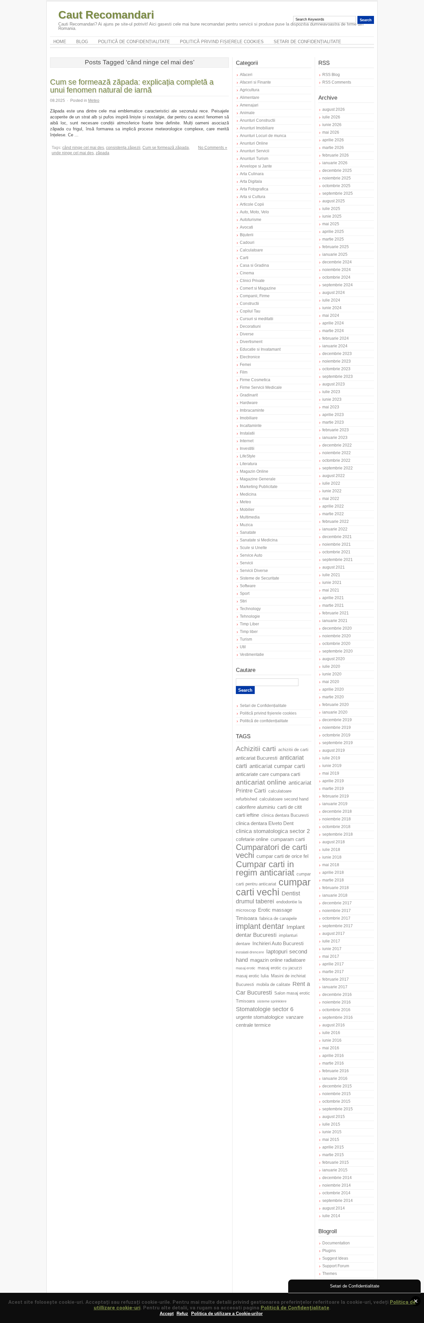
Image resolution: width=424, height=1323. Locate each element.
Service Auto (251, 555)
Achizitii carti (256, 748)
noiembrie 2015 (336, 1093)
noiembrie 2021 (336, 544)
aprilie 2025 (333, 231)
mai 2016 (330, 1048)
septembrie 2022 (337, 468)
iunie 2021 (332, 582)
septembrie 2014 (337, 1200)
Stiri (243, 601)
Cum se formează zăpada (165, 147)
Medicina (248, 494)
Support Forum (335, 1266)
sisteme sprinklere (272, 1001)
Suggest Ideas (335, 1258)
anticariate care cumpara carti (268, 774)
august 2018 (333, 842)
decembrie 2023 (337, 353)
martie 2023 (333, 422)
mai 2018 (330, 865)
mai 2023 (330, 407)
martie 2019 (333, 788)
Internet (246, 441)
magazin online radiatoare (277, 960)
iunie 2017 (332, 948)
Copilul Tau (250, 311)
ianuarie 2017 (334, 987)
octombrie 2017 (336, 918)
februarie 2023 (335, 430)
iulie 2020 (331, 666)
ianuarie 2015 (334, 1170)
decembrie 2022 (337, 445)
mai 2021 (330, 590)
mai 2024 (330, 315)
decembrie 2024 (337, 262)
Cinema (247, 273)
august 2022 (333, 475)
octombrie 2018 (336, 826)
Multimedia (250, 517)
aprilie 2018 (333, 872)
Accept (167, 1313)
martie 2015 (333, 1154)
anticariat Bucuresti (256, 758)
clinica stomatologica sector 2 (273, 831)
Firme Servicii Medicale (261, 387)
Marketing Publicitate (259, 486)
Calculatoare (251, 250)
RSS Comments (336, 82)
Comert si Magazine (258, 288)
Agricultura (249, 90)
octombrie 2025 (336, 185)
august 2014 (333, 1208)
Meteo (93, 100)
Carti (244, 257)
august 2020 (333, 659)
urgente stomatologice (260, 1017)
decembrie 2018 (337, 811)
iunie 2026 (332, 124)
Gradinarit (249, 395)
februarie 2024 (335, 338)
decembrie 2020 (337, 628)
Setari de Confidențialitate (307, 41)
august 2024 (333, 292)
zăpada (102, 153)
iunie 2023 (332, 399)
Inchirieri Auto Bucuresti (277, 943)
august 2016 (333, 1025)
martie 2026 (333, 147)
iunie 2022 (332, 491)
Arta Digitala (251, 181)
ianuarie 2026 (334, 163)
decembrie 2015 (337, 1086)
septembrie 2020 (337, 651)
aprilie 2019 (333, 781)
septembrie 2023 (337, 376)
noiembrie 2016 (336, 1002)
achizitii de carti (293, 749)
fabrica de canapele (278, 918)
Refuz (182, 1313)
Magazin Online (254, 471)
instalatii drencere (250, 952)
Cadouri (247, 242)
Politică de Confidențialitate (295, 1308)
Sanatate (248, 532)
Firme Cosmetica (255, 380)
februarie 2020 (335, 704)
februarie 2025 (335, 246)
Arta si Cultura (252, 196)
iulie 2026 (331, 117)
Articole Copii (252, 204)
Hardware (249, 402)
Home (59, 41)
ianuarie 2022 (334, 529)
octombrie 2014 (336, 1193)
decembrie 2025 (337, 170)
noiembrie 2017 (336, 910)
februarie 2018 (335, 887)
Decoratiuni (250, 326)
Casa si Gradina (254, 265)
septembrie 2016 (337, 1017)
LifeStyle (247, 456)
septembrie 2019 (337, 742)
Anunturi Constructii (257, 120)
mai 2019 (330, 773)
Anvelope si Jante (256, 166)
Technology (250, 608)
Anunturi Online (254, 143)
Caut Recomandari (106, 15)
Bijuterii (246, 235)
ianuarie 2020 (334, 712)
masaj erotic (245, 968)
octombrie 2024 (336, 277)
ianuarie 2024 (334, 346)
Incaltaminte (251, 425)
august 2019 (333, 750)
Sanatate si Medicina (259, 540)
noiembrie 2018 (336, 819)
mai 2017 (330, 956)
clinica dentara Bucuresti (285, 815)
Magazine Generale (258, 479)
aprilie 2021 (333, 597)
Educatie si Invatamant (260, 349)
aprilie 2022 (333, 506)
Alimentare (249, 97)
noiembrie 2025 (336, 178)
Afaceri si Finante (255, 82)
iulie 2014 (331, 1216)
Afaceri (246, 74)
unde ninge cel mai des (73, 153)
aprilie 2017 (333, 964)
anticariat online (261, 782)
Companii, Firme (255, 296)
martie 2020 (333, 697)
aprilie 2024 (333, 323)
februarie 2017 (335, 979)
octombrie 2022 (336, 460)
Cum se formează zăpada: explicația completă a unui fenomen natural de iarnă (132, 86)
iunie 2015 (332, 1132)
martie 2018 (333, 880)
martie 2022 (333, 514)
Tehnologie (250, 616)
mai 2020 (330, 681)
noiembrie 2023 (336, 361)
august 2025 (333, 201)
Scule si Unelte (253, 547)
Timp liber (249, 631)
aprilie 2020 (333, 689)
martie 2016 (333, 1063)
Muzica (246, 524)
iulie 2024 (331, 300)
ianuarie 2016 (334, 1078)
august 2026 (333, 109)
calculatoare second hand (283, 799)
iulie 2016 (331, 1032)
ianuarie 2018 (334, 895)
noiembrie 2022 (336, 453)
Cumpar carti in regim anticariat (265, 868)
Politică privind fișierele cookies (222, 41)
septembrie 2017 (337, 926)
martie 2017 (333, 971)
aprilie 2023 (333, 414)
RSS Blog (331, 74)
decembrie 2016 (337, 994)
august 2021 (333, 567)
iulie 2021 (331, 575)
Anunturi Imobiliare (257, 128)
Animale (247, 112)
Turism (246, 639)
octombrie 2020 (336, 643)
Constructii (249, 303)
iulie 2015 (331, 1124)
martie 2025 (333, 239)
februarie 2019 (335, 796)
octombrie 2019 (336, 735)
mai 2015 (330, 1139)
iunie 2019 (332, 765)
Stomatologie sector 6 (264, 1009)
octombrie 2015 (336, 1101)
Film (243, 372)
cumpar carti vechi (273, 886)
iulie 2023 (331, 391)
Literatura (248, 463)
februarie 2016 (335, 1071)
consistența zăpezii (123, 147)
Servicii (246, 563)
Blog (82, 41)
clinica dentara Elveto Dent (264, 823)
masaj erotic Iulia (252, 976)
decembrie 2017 (337, 903)
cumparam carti (288, 839)
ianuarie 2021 (334, 620)
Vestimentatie (252, 654)
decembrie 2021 (337, 536)
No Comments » (212, 147)
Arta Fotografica (254, 189)
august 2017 (333, 933)
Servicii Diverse (254, 570)
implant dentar (260, 926)
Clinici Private (252, 280)
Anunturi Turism (254, 158)
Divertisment (251, 341)
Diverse (247, 334)
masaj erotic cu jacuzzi (280, 968)
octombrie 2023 (336, 369)
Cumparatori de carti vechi (271, 851)
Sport (244, 593)
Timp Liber (249, 624)
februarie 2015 (335, 1162)
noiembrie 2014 (336, 1185)
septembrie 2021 (337, 559)
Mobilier (247, 509)
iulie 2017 (331, 941)
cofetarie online (252, 839)
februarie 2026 (335, 155)
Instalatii (247, 433)
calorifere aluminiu (255, 807)
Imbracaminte (252, 410)
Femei (245, 364)
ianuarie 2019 (334, 803)
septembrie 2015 (337, 1109)
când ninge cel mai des (83, 147)
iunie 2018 (332, 857)
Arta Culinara (252, 174)
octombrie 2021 (336, 552)
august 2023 (333, 384)
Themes (329, 1273)
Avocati (246, 227)
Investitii (247, 448)
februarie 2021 (335, 613)
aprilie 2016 (333, 1055)
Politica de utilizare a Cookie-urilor (227, 1313)
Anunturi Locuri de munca (263, 135)
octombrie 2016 (336, 1010)
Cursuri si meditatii (256, 318)
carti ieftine (247, 815)
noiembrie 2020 (336, 636)
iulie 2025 (331, 208)
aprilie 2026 (333, 140)
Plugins (329, 1250)
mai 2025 (330, 224)
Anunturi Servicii (254, 151)
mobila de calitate (273, 984)
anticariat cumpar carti (277, 766)
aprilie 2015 (333, 1147)
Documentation (336, 1243)
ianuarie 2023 (334, 437)
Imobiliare (249, 418)
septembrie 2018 (337, 834)
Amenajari (249, 105)
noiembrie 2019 (336, 727)
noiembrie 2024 (336, 269)
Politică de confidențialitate (134, 41)
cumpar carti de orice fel (282, 856)
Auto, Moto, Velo (254, 212)
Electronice (250, 357)
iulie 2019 (331, 758)
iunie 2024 (332, 308)
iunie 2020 (332, 674)
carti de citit (289, 807)
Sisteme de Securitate (259, 578)
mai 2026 (330, 132)
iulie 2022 (331, 483)
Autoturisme (250, 219)
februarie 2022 (335, 521)
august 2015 (333, 1116)
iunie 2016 (332, 1040)
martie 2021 (333, 605)
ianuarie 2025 (334, 254)
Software (248, 586)
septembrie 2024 (337, 285)
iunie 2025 (332, 216)
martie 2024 (333, 330)
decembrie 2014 (337, 1177)
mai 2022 (330, 498)
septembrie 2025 (337, 193)
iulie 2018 (331, 849)
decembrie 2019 (337, 720)
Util (243, 647)
